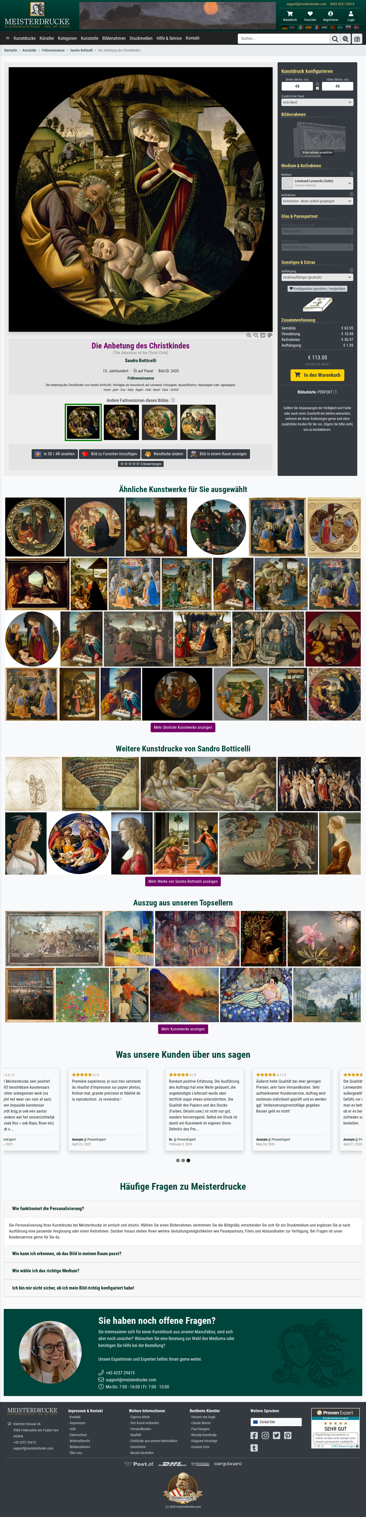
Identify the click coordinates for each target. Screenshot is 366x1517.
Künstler (47, 38)
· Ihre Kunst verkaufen (144, 1423)
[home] (8, 38)
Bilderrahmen (114, 38)
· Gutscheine (137, 1447)
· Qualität (135, 1435)
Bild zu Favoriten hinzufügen (112, 453)
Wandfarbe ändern (167, 453)
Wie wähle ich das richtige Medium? (45, 1271)
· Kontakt (74, 1417)
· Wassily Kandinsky (203, 1435)
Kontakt (192, 38)
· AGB (72, 1429)
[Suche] (335, 39)
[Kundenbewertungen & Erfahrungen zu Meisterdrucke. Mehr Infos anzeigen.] (335, 1428)
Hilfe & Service (169, 38)
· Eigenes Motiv (139, 1417)
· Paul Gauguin (200, 1429)
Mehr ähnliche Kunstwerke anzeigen (183, 727)
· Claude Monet (200, 1423)
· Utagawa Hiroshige (203, 1441)
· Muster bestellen (141, 1453)
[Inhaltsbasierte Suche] (345, 39)
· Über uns (75, 1453)
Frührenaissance (53, 50)
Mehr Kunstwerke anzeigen (183, 1029)
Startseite (10, 50)
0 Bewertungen (151, 464)
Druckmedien (141, 38)
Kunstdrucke (25, 38)
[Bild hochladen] (357, 39)
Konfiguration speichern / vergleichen (319, 289)
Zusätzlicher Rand (292, 96)
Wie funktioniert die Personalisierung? (48, 1208)
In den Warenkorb (320, 375)
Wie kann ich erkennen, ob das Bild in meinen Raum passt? (67, 1253)
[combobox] (317, 102)
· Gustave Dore (200, 1447)
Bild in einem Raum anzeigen (222, 453)
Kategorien (67, 38)
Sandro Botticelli (81, 50)
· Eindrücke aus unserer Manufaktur (153, 1441)
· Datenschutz (77, 1435)
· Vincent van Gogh (202, 1417)
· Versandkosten (140, 1429)
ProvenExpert (34, 1139)
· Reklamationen (79, 1447)
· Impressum (76, 1423)
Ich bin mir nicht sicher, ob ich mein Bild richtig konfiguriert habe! (73, 1288)
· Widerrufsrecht (79, 1441)
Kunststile (89, 38)
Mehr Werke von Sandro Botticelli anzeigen (183, 881)
